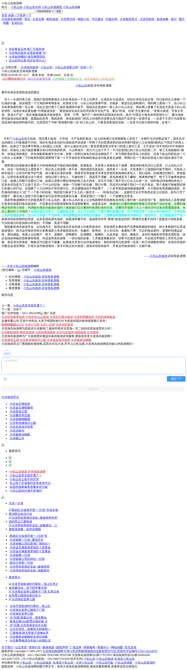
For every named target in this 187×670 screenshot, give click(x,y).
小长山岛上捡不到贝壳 (24, 479)
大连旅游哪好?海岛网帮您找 (27, 56)
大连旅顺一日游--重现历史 (27, 539)
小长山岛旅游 (42, 269)
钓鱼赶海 (111, 19)
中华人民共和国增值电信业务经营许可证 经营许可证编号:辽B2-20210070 (110, 651)
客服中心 (103, 647)
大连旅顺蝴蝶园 (20, 419)
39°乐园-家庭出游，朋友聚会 (28, 617)
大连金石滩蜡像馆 (21, 407)
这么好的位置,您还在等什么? (27, 60)
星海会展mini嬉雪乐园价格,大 (29, 621)
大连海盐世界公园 (21, 613)
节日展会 (97, 19)
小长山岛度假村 (145, 662)
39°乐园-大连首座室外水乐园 (28, 625)
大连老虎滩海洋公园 (23, 423)
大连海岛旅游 (29, 67)
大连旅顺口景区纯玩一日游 (27, 558)
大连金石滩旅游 (20, 403)
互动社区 (17, 22)
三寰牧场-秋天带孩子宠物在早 (29, 632)
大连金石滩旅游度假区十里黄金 (30, 547)
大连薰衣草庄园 (20, 415)
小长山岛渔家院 (52, 7)
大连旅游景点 (128, 19)
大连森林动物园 (20, 434)
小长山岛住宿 (32, 7)
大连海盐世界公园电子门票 (27, 609)
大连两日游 (68, 19)
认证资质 (21, 647)
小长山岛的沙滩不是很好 (26, 490)
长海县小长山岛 (124, 658)
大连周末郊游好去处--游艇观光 (29, 570)
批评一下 (25, 15)
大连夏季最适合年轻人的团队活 (30, 640)
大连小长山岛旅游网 (20, 266)
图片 (182, 19)
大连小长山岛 (84, 662)
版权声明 (62, 647)
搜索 (58, 11)
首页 (4, 15)
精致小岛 (83, 19)
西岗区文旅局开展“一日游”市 (28, 535)
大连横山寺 (17, 438)
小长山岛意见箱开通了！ (29, 305)
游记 (174, 19)
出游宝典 (38, 19)
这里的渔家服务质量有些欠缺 (29, 486)
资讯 (27, 19)
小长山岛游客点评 (66, 67)
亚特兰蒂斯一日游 (21, 562)
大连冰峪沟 (17, 430)
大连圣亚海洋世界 (21, 426)
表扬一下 (14, 15)
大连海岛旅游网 (11, 19)
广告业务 (76, 647)
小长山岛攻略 (71, 7)
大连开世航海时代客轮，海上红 (30, 606)
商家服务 (89, 647)
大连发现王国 (18, 411)
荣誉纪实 (35, 647)
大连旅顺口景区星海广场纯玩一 (30, 543)
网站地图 (117, 647)
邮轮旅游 (52, 19)
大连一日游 (16, 503)
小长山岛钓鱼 (104, 662)
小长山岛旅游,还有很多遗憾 (41, 276)
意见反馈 (130, 647)
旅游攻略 (162, 19)
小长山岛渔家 (123, 662)
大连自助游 (147, 19)
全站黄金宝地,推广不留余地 (27, 49)
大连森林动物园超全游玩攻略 (29, 636)
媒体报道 (48, 647)
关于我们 (7, 647)
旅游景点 (14, 577)
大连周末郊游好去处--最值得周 (29, 566)
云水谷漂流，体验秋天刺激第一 (30, 629)
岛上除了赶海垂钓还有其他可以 (30, 483)
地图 (6, 22)
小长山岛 (17, 7)
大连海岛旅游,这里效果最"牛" (28, 52)
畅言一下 (176, 378)
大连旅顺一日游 (20, 555)
